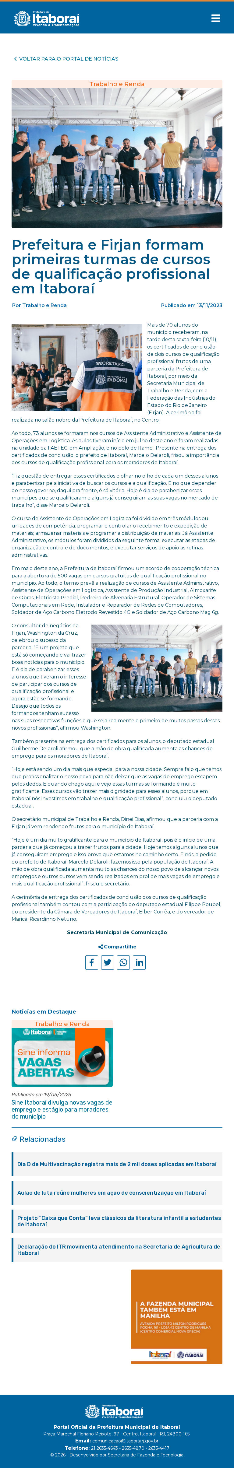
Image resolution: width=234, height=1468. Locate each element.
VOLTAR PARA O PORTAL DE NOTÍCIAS (68, 59)
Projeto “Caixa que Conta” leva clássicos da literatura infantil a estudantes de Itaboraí (119, 1221)
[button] (215, 18)
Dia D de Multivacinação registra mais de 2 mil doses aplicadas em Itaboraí (117, 1164)
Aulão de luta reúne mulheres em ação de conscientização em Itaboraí (111, 1193)
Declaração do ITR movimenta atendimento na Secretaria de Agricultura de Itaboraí (118, 1250)
